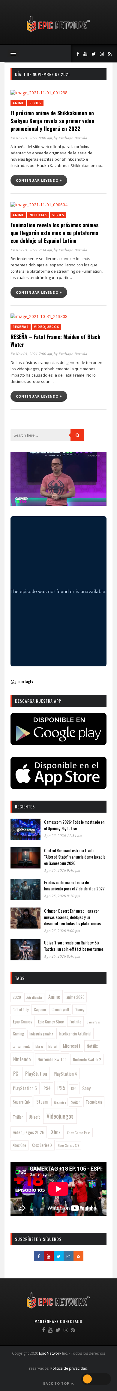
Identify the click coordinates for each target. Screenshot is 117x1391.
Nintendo (22, 1059)
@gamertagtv (21, 681)
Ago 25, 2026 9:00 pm (62, 930)
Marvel (52, 1046)
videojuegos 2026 (28, 1132)
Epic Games (22, 1021)
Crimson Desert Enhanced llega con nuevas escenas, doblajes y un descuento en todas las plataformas (72, 917)
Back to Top (56, 1383)
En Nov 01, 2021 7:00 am (31, 353)
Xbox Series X (42, 1145)
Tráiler (18, 1117)
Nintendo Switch (52, 1059)
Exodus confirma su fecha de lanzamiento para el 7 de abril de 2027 (74, 885)
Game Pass (93, 1022)
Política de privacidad (68, 1368)
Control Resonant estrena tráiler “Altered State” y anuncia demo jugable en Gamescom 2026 (74, 856)
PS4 (47, 1088)
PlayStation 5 (25, 1088)
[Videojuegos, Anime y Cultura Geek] (59, 32)
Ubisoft (34, 1117)
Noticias (38, 215)
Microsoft (71, 1045)
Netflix (92, 1046)
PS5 (61, 1088)
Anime (18, 103)
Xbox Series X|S (68, 1145)
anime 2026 (75, 997)
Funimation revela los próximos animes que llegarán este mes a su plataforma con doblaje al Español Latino (54, 232)
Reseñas (20, 327)
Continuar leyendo (38, 180)
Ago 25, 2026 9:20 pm (62, 896)
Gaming (18, 1034)
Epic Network (50, 1353)
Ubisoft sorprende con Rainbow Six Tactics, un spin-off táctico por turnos (74, 945)
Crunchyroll (60, 1009)
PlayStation (36, 1073)
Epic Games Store (51, 1022)
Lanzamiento (22, 1046)
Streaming (59, 1102)
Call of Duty (20, 1009)
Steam (42, 1101)
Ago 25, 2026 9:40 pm (62, 870)
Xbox (56, 1132)
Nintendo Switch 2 (87, 1059)
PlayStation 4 (65, 1074)
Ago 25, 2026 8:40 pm (62, 956)
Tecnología (94, 1102)
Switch (75, 1102)
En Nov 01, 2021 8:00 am (31, 138)
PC (15, 1073)
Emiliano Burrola (72, 138)
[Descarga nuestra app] (58, 743)
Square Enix (21, 1102)
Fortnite (75, 1022)
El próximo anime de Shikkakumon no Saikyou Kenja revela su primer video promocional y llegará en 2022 (52, 120)
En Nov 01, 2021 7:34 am (31, 250)
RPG (73, 1088)
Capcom (40, 1009)
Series (35, 103)
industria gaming (41, 1034)
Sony (86, 1088)
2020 (17, 997)
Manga (39, 1046)
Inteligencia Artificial (75, 1033)
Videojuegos (46, 327)
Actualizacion (34, 997)
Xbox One (19, 1145)
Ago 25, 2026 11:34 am (63, 835)
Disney (79, 1009)
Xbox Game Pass (79, 1132)
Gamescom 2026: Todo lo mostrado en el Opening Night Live (74, 825)
